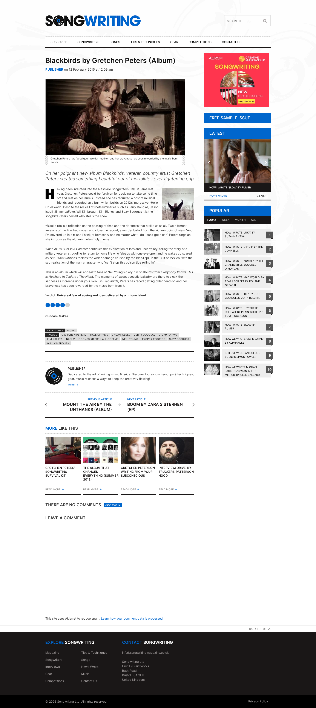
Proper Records (153, 339)
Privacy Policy (258, 701)
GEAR (174, 42)
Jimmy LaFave (168, 334)
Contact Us (89, 681)
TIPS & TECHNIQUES (145, 42)
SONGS (115, 42)
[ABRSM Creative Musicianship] (236, 105)
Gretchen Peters (73, 334)
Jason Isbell (121, 334)
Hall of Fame (99, 334)
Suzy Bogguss (179, 339)
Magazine (52, 652)
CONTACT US (231, 42)
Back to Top (258, 629)
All (253, 219)
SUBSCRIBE (59, 42)
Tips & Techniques (94, 652)
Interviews (52, 667)
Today (211, 219)
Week (225, 219)
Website (73, 384)
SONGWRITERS (88, 42)
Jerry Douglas (144, 334)
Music (71, 330)
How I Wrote (218, 195)
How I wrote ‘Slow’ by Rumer (230, 187)
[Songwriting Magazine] (118, 20)
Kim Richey (54, 339)
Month (240, 219)
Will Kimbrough (58, 343)
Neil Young (130, 339)
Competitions (54, 681)
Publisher (54, 69)
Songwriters (53, 659)
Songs (85, 659)
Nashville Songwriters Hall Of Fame (92, 339)
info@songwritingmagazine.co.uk (145, 652)
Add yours (112, 504)
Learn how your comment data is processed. (132, 618)
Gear (48, 674)
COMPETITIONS (200, 42)
